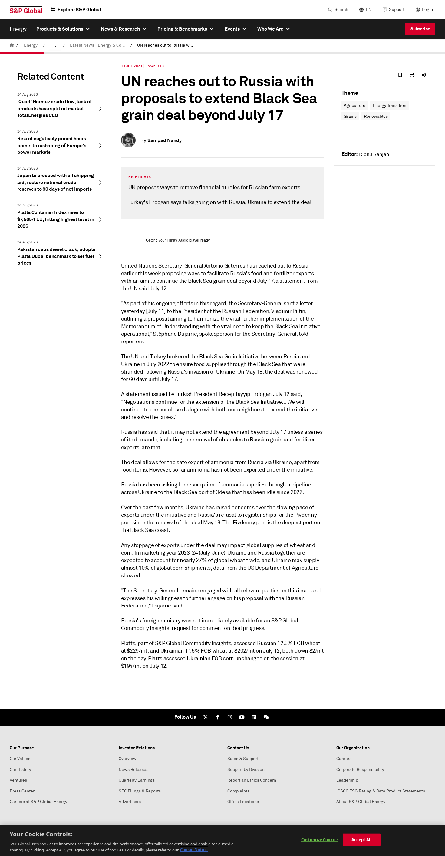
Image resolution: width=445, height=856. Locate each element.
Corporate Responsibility (360, 769)
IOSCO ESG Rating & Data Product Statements (380, 791)
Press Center (22, 791)
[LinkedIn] (254, 717)
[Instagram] (230, 717)
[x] (205, 717)
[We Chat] (266, 717)
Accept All (361, 839)
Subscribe (420, 28)
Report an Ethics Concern (251, 780)
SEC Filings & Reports (140, 791)
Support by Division (246, 769)
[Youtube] (242, 717)
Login (427, 9)
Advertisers (130, 801)
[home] (12, 45)
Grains (350, 116)
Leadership (347, 780)
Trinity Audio (177, 240)
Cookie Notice (194, 849)
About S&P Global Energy (360, 801)
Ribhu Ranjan (374, 154)
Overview (128, 758)
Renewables (376, 116)
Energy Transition (389, 105)
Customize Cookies (319, 839)
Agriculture (354, 105)
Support (396, 9)
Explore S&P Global (79, 9)
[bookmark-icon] (400, 75)
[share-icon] (424, 75)
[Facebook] (217, 717)
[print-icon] (412, 75)
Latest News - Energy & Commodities (99, 45)
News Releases (133, 769)
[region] (222, 840)
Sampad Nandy (164, 140)
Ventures (18, 780)
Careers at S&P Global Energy (38, 801)
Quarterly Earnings (137, 780)
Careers (343, 758)
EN (368, 9)
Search (341, 9)
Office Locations (243, 801)
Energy (31, 45)
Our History (20, 769)
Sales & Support (243, 758)
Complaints (238, 791)
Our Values (20, 758)
